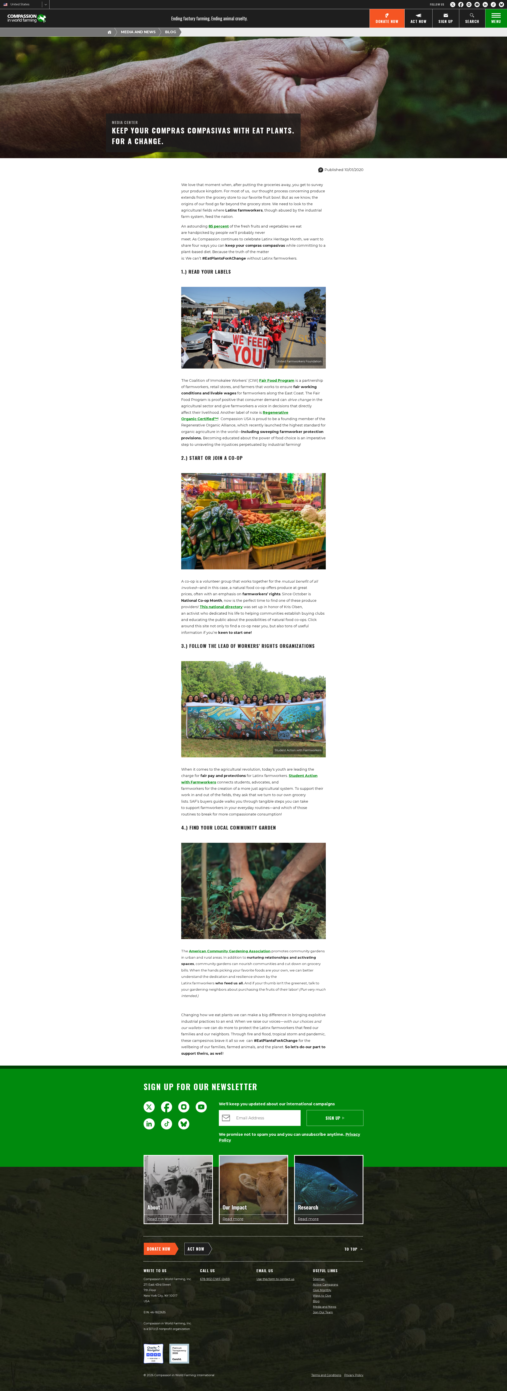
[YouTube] (477, 4)
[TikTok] (493, 4)
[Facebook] (460, 4)
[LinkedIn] (485, 4)
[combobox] (10, 4)
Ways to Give (322, 1295)
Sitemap (319, 1279)
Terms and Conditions (326, 1375)
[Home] (110, 32)
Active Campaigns (325, 1284)
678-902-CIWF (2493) (215, 1279)
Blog (170, 32)
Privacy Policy (353, 1375)
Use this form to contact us (275, 1279)
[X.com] (452, 4)
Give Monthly (322, 1290)
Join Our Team (323, 1312)
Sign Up (333, 1118)
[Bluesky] (501, 4)
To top (351, 1249)
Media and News (138, 32)
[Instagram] (469, 4)
